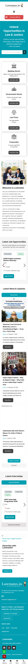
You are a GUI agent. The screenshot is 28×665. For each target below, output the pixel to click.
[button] (14, 11)
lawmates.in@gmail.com (9, 599)
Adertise (4, 663)
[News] (17, 661)
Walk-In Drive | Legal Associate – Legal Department (11, 259)
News (17, 663)
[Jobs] (10, 661)
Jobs (10, 663)
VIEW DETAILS (9, 276)
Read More (8, 347)
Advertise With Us (15, 17)
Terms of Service (17, 654)
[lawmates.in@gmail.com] (3, 596)
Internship (14, 628)
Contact (24, 663)
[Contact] (23, 661)
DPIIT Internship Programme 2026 (11, 500)
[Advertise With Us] (6, 17)
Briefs (8, 628)
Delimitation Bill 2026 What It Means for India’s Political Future (13, 433)
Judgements (5, 631)
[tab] (14, 295)
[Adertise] (4, 661)
